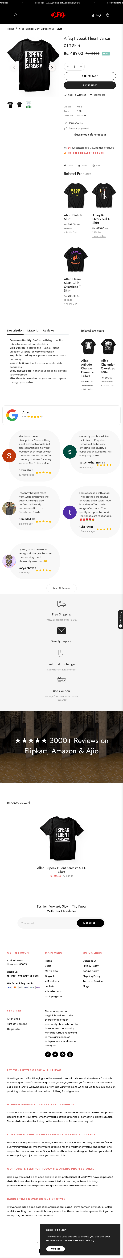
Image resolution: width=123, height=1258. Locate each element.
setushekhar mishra (92, 462)
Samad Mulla (27, 519)
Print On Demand (17, 1024)
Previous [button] (14, 67)
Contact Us (90, 960)
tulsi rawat (86, 526)
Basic (48, 965)
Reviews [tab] (48, 330)
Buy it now (90, 85)
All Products (52, 981)
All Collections (53, 991)
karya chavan (27, 568)
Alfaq (26, 412)
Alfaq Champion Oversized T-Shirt (108, 366)
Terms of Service (93, 981)
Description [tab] (15, 330)
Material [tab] (33, 330)
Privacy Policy (90, 965)
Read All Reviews (61, 588)
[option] (33, 66)
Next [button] (52, 67)
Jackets (49, 986)
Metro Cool (51, 971)
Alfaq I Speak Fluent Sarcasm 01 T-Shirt (61, 870)
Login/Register (53, 996)
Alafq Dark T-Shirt (73, 217)
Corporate (13, 1029)
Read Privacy (86, 1240)
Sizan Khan (26, 470)
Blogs (86, 986)
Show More (43, 463)
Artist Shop (13, 1018)
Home (11, 28)
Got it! (55, 1248)
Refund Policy (91, 971)
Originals (50, 976)
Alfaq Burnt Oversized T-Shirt (101, 219)
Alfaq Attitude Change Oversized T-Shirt (88, 368)
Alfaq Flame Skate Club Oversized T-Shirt (73, 285)
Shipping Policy (91, 976)
